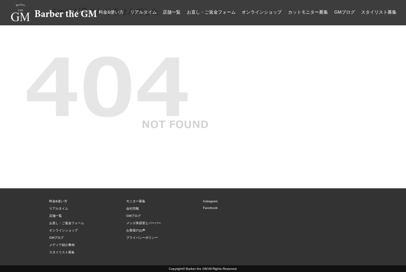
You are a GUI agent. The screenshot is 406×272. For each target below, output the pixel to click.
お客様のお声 (135, 230)
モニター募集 (135, 201)
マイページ (81, 12)
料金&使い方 (111, 12)
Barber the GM (196, 268)
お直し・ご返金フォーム (211, 12)
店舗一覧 (171, 12)
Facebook (210, 208)
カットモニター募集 (308, 12)
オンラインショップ (262, 12)
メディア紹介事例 (62, 245)
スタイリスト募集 (378, 12)
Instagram (210, 201)
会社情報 (132, 208)
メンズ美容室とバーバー (143, 223)
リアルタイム (143, 12)
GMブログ (344, 12)
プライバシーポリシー (142, 237)
